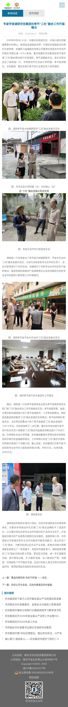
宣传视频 (34, 13)
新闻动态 (12, 13)
